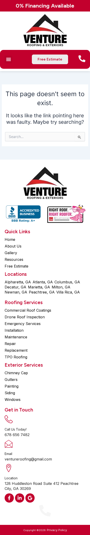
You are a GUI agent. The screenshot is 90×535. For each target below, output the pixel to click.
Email (8, 454)
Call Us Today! (16, 429)
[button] (8, 59)
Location (11, 478)
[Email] (9, 444)
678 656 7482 (17, 434)
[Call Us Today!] (9, 419)
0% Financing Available (45, 5)
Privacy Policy (57, 530)
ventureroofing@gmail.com (28, 459)
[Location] (9, 468)
